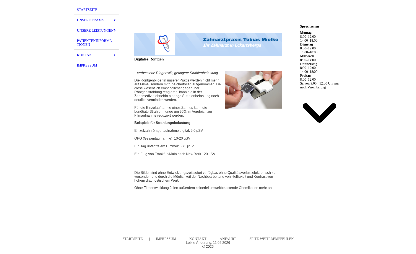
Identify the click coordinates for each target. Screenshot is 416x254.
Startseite (87, 9)
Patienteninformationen (95, 42)
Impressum (87, 65)
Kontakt (85, 55)
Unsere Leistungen (95, 30)
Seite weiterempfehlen (271, 239)
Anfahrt (228, 239)
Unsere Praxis (90, 20)
